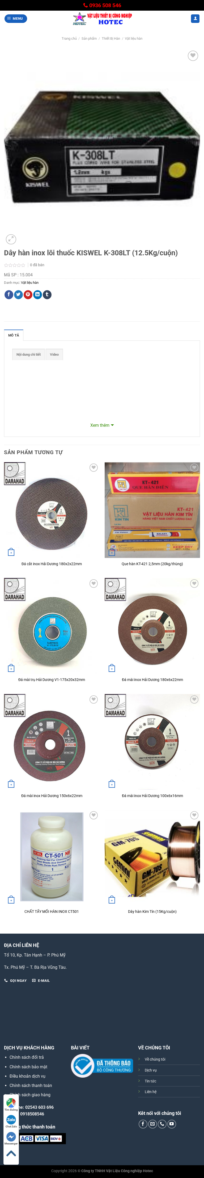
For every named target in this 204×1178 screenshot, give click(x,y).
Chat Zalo (11, 1126)
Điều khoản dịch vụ (27, 1076)
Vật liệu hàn (133, 38)
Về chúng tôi (155, 1059)
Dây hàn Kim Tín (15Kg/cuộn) (152, 911)
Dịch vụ (151, 1070)
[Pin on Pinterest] (28, 294)
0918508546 (32, 1114)
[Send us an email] (152, 1124)
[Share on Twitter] (18, 294)
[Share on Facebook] (9, 294)
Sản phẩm (89, 38)
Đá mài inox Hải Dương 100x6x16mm (152, 796)
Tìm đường (11, 1109)
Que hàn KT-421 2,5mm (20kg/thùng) (152, 564)
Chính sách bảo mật (28, 1066)
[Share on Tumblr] (47, 294)
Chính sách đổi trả (27, 1057)
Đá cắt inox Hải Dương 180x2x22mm (52, 564)
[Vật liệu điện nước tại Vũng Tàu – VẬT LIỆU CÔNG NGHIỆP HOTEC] (102, 19)
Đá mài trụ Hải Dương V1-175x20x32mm (51, 680)
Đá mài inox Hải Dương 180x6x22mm (152, 680)
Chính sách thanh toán (31, 1085)
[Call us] (162, 1124)
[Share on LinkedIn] (37, 294)
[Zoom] (11, 239)
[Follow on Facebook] (143, 1124)
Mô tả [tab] (13, 335)
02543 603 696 (39, 1107)
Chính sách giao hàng (30, 1094)
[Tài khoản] (195, 18)
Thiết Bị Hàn (111, 38)
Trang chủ (69, 38)
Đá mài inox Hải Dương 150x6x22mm (51, 796)
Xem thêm (99, 425)
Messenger (11, 1143)
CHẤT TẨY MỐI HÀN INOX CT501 (51, 911)
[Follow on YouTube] (171, 1124)
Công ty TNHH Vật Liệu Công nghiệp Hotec (117, 1171)
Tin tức (150, 1081)
